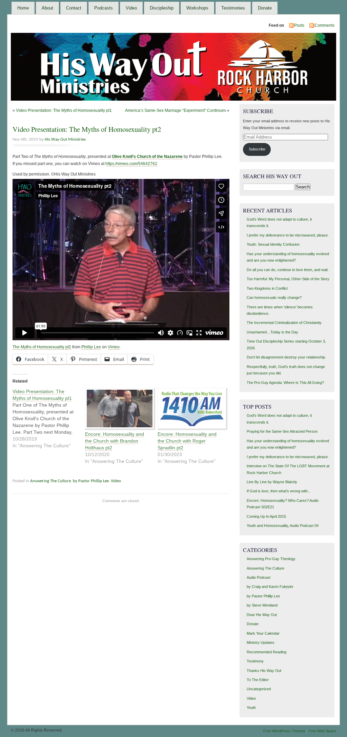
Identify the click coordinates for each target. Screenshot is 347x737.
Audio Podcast (258, 577)
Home (23, 8)
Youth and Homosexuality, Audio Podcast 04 (283, 526)
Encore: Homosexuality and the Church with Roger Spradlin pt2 (187, 440)
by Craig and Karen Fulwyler (270, 587)
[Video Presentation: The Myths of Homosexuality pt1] (49, 418)
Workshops (197, 8)
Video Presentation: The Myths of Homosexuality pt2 (87, 129)
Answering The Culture (50, 481)
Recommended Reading (266, 652)
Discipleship (162, 8)
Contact (73, 8)
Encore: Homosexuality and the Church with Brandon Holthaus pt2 (114, 440)
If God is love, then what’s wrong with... (279, 491)
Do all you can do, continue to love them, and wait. (288, 270)
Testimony (255, 661)
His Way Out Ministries (65, 139)
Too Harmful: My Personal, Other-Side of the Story (288, 279)
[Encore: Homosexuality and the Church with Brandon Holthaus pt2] (118, 409)
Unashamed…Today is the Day (272, 332)
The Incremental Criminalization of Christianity (284, 323)
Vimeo (114, 347)
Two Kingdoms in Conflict (267, 288)
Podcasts (103, 8)
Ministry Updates (260, 642)
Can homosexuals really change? (274, 297)
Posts (299, 25)
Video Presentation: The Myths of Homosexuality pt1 (64, 110)
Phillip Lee (91, 347)
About (47, 8)
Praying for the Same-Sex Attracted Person (282, 431)
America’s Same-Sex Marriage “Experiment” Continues (175, 110)
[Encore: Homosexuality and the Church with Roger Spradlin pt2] (190, 409)
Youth (251, 707)
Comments (324, 25)
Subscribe (257, 149)
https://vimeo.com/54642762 (131, 163)
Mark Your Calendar (263, 633)
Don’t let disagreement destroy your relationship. (286, 357)
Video (131, 8)
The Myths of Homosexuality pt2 (42, 347)
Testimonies (233, 8)
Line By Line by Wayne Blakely (272, 482)
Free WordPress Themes (284, 731)
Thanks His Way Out (264, 671)
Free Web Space (322, 731)
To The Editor (258, 680)
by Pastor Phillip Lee (91, 481)
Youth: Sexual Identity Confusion (273, 244)
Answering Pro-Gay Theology (271, 559)
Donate (265, 8)
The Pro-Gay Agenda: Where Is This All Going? (285, 383)
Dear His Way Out (262, 615)
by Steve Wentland (262, 605)
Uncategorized (259, 689)
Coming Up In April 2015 (266, 516)
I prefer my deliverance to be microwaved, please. (288, 235)
